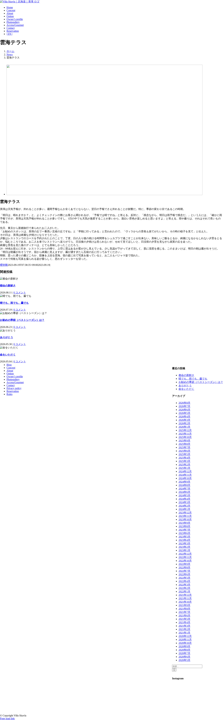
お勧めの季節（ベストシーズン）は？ (22, 320)
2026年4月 (184, 416)
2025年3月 (184, 461)
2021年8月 (184, 608)
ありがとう (6, 337)
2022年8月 (184, 567)
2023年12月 (185, 512)
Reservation (13, 391)
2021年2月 (184, 629)
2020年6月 (184, 656)
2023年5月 (184, 536)
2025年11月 (185, 433)
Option (10, 373)
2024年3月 (184, 502)
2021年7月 (184, 612)
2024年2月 (184, 505)
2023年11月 (185, 516)
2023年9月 (184, 522)
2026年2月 (184, 423)
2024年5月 (184, 495)
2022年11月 (185, 557)
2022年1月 (184, 591)
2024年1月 (184, 509)
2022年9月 (184, 564)
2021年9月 (184, 605)
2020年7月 (184, 653)
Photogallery (13, 379)
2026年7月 (184, 406)
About (10, 370)
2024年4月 (184, 498)
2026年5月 (184, 413)
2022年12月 (185, 553)
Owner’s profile (15, 376)
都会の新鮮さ (8, 285)
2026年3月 (184, 420)
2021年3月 (184, 625)
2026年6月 (184, 409)
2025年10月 (185, 437)
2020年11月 (185, 639)
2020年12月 (185, 636)
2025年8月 (184, 444)
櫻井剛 (4, 265)
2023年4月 (184, 540)
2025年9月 (184, 440)
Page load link (7, 718)
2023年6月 (184, 533)
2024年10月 (185, 478)
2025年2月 (184, 464)
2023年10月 (185, 519)
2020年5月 (184, 660)
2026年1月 (184, 426)
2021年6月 (184, 615)
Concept (11, 367)
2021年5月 (184, 619)
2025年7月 (184, 447)
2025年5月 (184, 454)
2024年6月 (184, 492)
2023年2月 (184, 547)
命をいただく (8, 354)
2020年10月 (185, 643)
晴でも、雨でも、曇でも (14, 302)
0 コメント (20, 292)
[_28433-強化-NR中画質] (104, 194)
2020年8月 (184, 649)
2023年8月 (184, 526)
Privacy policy (14, 388)
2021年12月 (185, 595)
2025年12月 (185, 430)
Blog (9, 364)
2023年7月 (184, 529)
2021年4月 (184, 622)
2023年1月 (184, 550)
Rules (9, 394)
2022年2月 (184, 588)
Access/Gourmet (15, 382)
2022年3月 (184, 584)
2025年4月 (184, 457)
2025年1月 (184, 468)
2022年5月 (184, 577)
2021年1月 (184, 632)
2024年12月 (185, 471)
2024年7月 (184, 488)
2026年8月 (184, 402)
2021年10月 (185, 601)
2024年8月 (184, 485)
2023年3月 (184, 543)
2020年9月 (184, 646)
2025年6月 (184, 450)
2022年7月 (184, 571)
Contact (11, 385)
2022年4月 (184, 581)
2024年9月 (184, 481)
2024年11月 (185, 474)
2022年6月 (184, 574)
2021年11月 (185, 598)
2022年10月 (185, 560)
